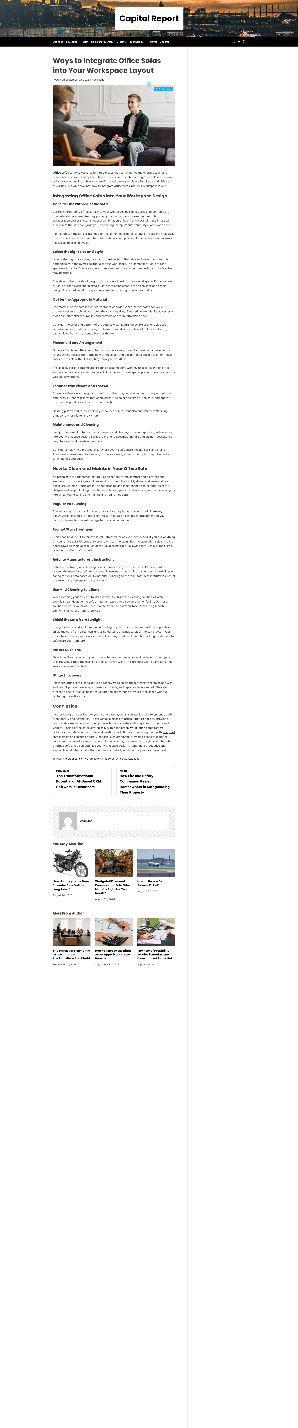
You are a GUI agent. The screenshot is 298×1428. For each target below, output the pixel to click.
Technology (136, 41)
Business (58, 41)
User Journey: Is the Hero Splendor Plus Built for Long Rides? (71, 885)
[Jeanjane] (68, 821)
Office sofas (61, 172)
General (164, 41)
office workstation (133, 727)
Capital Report (149, 18)
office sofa (64, 476)
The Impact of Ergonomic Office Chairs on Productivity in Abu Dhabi (71, 954)
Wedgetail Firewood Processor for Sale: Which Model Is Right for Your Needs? (113, 887)
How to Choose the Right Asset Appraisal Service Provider (113, 954)
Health (84, 41)
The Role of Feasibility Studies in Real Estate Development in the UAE (154, 954)
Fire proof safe (71, 758)
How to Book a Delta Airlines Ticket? (152, 883)
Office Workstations (127, 758)
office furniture (134, 718)
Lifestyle (122, 41)
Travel (153, 41)
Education (72, 41)
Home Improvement (102, 41)
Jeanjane (99, 79)
